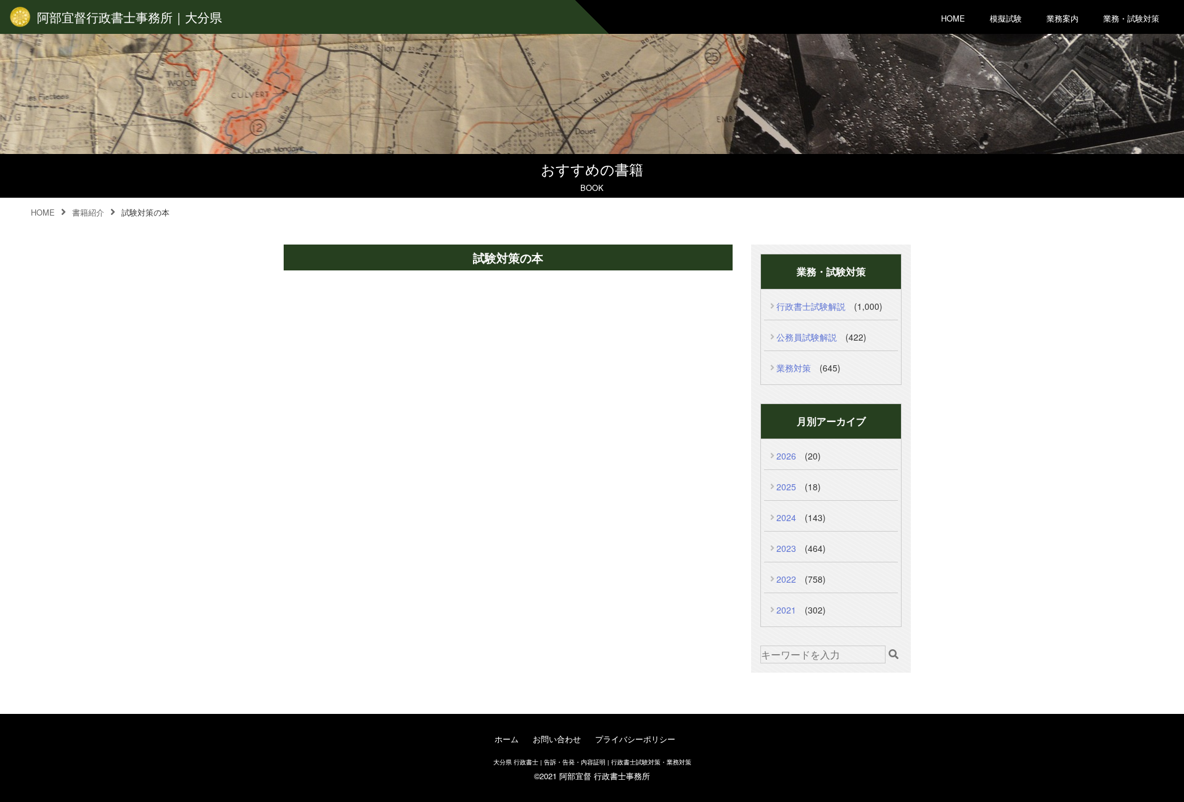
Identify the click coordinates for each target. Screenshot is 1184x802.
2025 (786, 486)
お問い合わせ (557, 739)
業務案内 (1062, 18)
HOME (953, 18)
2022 (786, 579)
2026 (786, 456)
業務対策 (793, 368)
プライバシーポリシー (635, 739)
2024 (786, 517)
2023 (786, 548)
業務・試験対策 (1131, 18)
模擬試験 (1006, 18)
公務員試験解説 (806, 337)
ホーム (507, 739)
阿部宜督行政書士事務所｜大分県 (129, 17)
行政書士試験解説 (810, 306)
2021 (786, 610)
